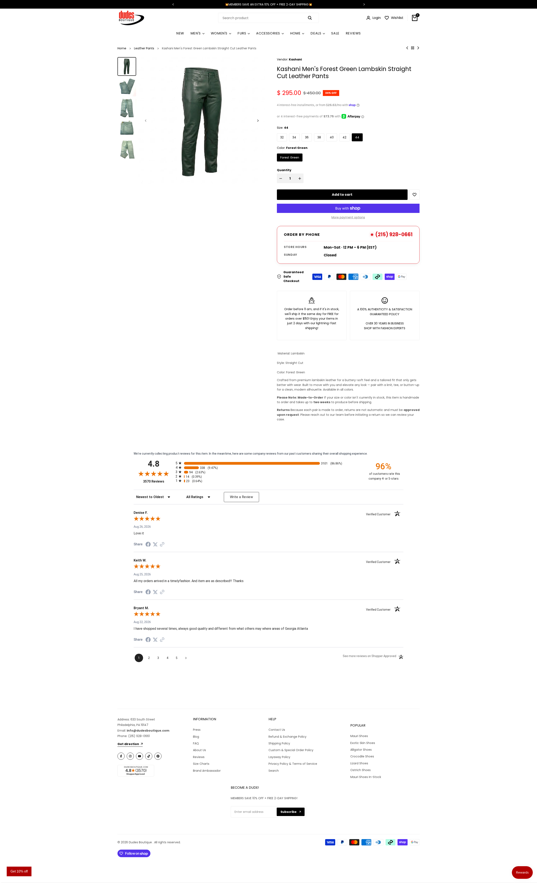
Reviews (199, 757)
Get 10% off (19, 871)
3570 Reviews (158, 481)
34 (294, 137)
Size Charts (201, 764)
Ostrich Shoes (360, 770)
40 (332, 137)
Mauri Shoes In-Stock (365, 777)
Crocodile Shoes (362, 756)
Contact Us (276, 730)
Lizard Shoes (359, 763)
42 (344, 137)
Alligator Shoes (361, 750)
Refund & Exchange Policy (287, 737)
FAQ (196, 743)
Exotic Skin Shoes (362, 743)
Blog (196, 737)
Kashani (295, 59)
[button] (414, 194)
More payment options (348, 217)
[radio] (268, 463)
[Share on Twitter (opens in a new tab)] (155, 544)
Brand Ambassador (207, 771)
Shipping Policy (279, 743)
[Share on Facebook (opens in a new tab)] (148, 544)
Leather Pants (144, 48)
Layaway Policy (279, 757)
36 (307, 137)
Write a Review (241, 497)
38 (319, 137)
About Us (199, 750)
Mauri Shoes (359, 736)
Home (121, 48)
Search (273, 771)
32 (282, 137)
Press (197, 730)
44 (357, 137)
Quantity (284, 170)
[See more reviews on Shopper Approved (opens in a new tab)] (162, 544)
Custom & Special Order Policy (290, 750)
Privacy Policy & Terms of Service (292, 764)
